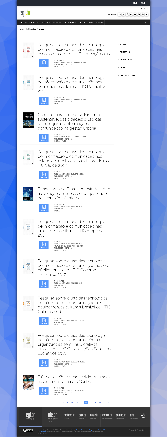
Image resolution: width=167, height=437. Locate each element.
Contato (99, 22)
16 (95, 402)
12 (77, 402)
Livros (123, 44)
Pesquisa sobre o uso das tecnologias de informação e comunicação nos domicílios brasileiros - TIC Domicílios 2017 (72, 84)
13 (81, 402)
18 (105, 402)
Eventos (56, 22)
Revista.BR (125, 52)
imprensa (112, 14)
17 (100, 402)
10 (67, 402)
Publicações (70, 22)
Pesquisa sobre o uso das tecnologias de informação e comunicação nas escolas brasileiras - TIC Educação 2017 (74, 49)
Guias (122, 68)
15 (91, 402)
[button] (119, 14)
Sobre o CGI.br (86, 22)
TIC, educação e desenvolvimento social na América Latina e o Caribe (75, 379)
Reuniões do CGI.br (29, 22)
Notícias (45, 22)
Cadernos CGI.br (127, 75)
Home (21, 29)
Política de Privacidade (137, 430)
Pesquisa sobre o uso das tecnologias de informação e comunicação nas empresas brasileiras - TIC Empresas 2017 (72, 228)
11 (72, 402)
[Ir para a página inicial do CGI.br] (25, 13)
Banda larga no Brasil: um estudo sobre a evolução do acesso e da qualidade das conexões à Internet (74, 193)
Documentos (126, 60)
